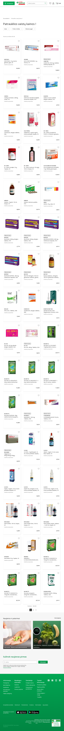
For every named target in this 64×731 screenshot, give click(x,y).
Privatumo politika (41, 685)
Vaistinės (16, 685)
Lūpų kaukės (45, 705)
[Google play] (33, 712)
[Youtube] (56, 681)
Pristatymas (6, 683)
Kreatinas (32, 705)
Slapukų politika (41, 687)
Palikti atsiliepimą (7, 693)
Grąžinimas (6, 687)
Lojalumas (17, 687)
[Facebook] (49, 681)
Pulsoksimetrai (24, 705)
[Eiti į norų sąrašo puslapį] (50, 3)
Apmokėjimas (6, 685)
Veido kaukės (38, 705)
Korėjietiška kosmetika (8, 705)
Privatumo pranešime (7, 667)
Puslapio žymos (30, 683)
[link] (28, 610)
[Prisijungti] (53, 3)
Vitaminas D (17, 705)
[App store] (21, 712)
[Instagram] (52, 681)
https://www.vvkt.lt (46, 722)
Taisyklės (39, 697)
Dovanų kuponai (18, 689)
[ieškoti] (45, 3)
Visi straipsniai (57, 618)
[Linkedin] (60, 681)
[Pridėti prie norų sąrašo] (19, 41)
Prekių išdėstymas (30, 685)
